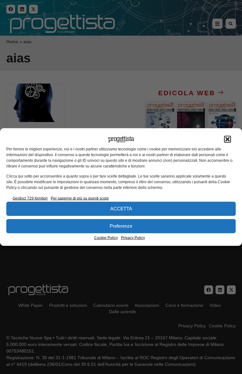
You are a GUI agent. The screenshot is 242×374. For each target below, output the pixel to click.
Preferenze (121, 226)
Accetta (121, 208)
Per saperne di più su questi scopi (80, 198)
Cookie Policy (106, 237)
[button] (227, 139)
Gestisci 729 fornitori (30, 198)
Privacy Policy (133, 237)
